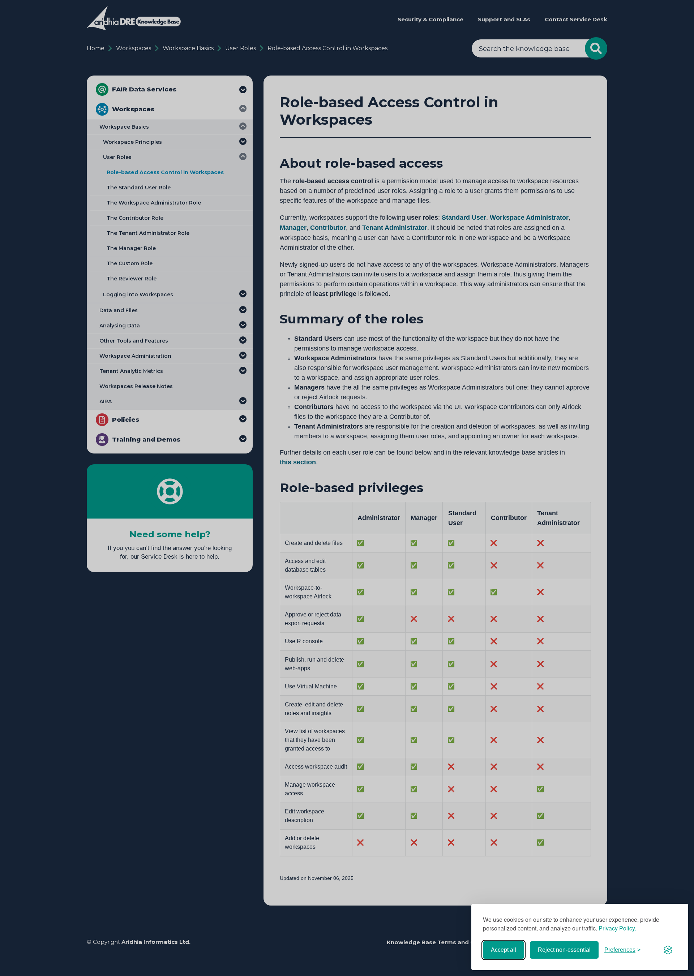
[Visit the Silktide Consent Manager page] (668, 950)
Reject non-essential (564, 950)
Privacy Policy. (617, 928)
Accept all (503, 950)
